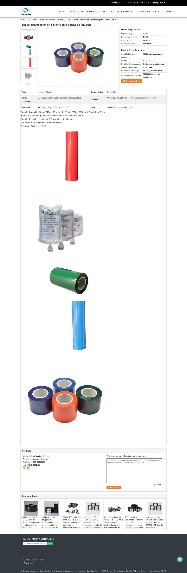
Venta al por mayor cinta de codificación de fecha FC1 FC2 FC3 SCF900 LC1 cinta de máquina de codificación (155, 523)
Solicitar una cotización (138, 2)
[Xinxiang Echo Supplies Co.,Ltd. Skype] (24, 468)
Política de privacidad (29, 571)
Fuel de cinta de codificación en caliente (54, 20)
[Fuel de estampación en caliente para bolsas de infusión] (79, 57)
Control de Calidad (148, 12)
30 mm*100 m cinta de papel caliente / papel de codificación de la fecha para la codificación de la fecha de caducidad (72, 523)
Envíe (49, 543)
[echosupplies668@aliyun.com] (179, 559)
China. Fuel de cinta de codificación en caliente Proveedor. (62, 571)
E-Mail (26, 560)
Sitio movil (29, 563)
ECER (163, 571)
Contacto (170, 12)
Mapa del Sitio (37, 560)
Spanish (159, 2)
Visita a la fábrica (122, 12)
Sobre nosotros (97, 12)
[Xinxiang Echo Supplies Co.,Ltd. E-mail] (28, 468)
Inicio (62, 12)
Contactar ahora (133, 81)
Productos (76, 12)
